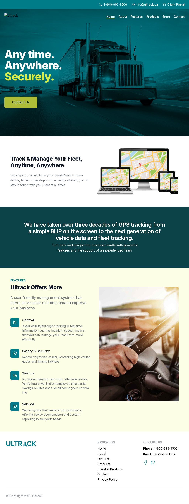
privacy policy (107, 479)
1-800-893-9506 (160, 448)
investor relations (110, 469)
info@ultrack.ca (159, 454)
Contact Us (21, 102)
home (110, 16)
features (137, 16)
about (122, 16)
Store (166, 16)
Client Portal (176, 4)
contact (179, 16)
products (152, 16)
